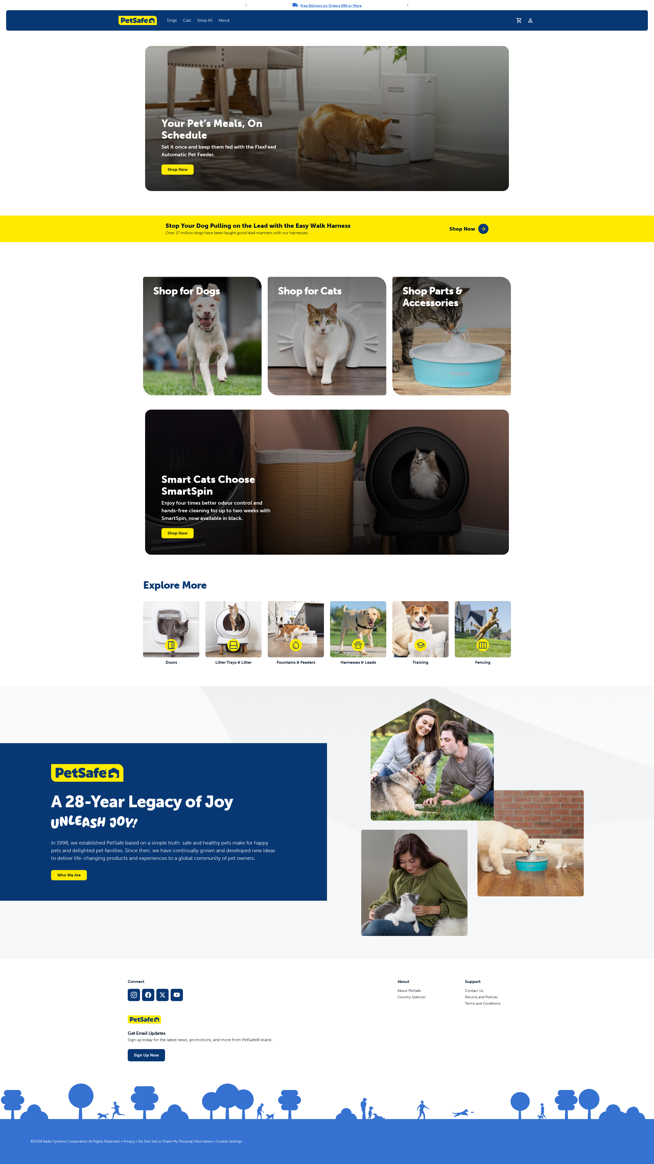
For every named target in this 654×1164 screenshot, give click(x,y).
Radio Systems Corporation (65, 1141)
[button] (172, 20)
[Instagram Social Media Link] (134, 995)
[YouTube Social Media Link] (177, 995)
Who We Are (69, 875)
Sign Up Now (146, 1055)
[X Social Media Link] (162, 995)
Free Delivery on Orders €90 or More (331, 6)
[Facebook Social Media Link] (148, 995)
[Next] (408, 5)
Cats (187, 20)
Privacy (129, 1141)
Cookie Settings (229, 1141)
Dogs (172, 20)
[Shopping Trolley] (519, 20)
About (223, 20)
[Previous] (246, 5)
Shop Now (178, 169)
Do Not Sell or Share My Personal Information (175, 1141)
